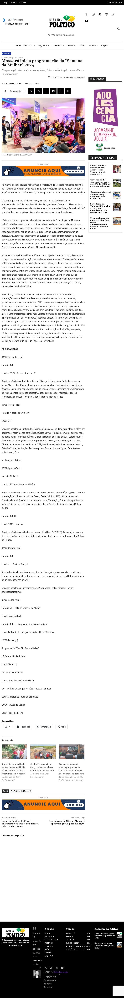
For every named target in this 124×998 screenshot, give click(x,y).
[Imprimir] (68, 91)
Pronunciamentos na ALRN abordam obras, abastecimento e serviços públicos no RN (99, 223)
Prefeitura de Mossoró (21, 791)
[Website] (106, 14)
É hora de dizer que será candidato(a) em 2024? (104, 945)
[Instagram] (93, 14)
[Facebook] (86, 14)
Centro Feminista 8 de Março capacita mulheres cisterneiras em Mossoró (42, 767)
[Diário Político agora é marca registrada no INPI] (119, 935)
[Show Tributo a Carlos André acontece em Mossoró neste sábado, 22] (117, 169)
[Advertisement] (106, 249)
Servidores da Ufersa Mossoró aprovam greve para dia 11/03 (67, 822)
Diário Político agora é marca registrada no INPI (105, 936)
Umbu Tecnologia (60, 972)
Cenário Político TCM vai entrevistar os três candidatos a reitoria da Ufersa (20, 824)
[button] (118, 29)
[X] (99, 14)
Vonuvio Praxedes (13, 83)
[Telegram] (53, 91)
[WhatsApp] (112, 14)
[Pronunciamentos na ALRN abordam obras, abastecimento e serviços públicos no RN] (117, 221)
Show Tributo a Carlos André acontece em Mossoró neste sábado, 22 (98, 170)
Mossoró (6, 53)
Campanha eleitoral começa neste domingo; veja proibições (100, 195)
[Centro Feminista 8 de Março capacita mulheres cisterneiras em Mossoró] (43, 751)
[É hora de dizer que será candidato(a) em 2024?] (119, 944)
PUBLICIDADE (97, 79)
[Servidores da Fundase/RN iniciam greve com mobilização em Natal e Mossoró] (117, 207)
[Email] (60, 91)
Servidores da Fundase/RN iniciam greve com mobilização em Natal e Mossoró (100, 208)
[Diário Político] (62, 21)
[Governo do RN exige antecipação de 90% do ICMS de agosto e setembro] (117, 183)
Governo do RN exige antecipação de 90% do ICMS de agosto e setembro (100, 183)
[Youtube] (86, 21)
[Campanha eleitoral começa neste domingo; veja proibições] (117, 195)
